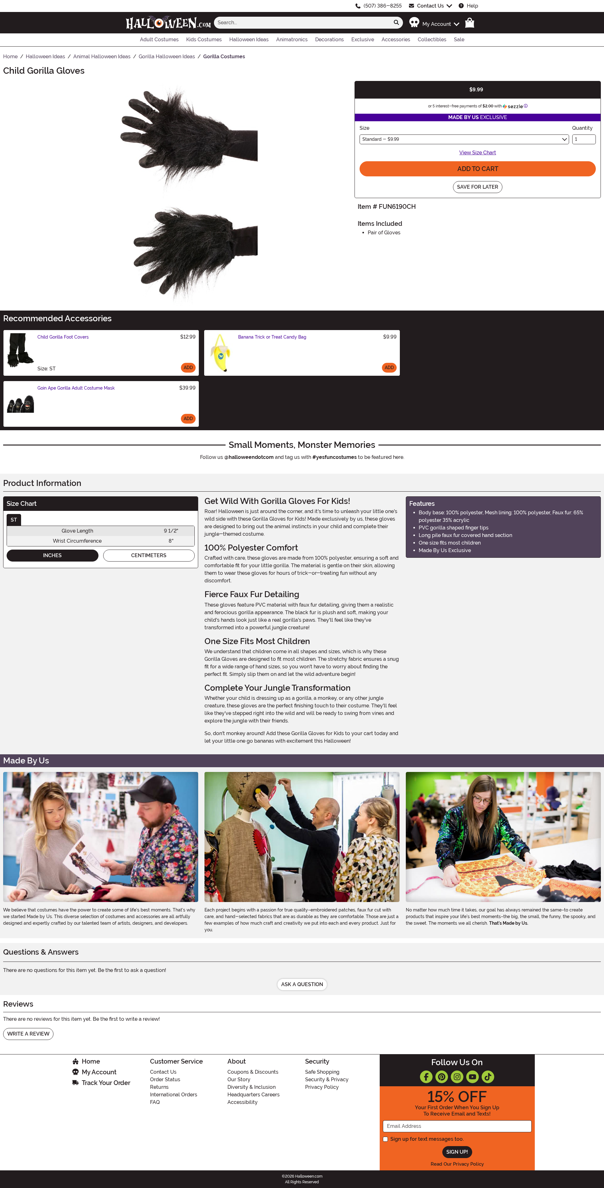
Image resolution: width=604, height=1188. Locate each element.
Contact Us (430, 6)
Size (364, 128)
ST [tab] (14, 520)
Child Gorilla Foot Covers (63, 337)
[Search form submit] (396, 23)
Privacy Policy (322, 1087)
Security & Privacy (327, 1079)
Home (91, 1061)
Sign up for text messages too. (427, 1139)
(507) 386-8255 (383, 6)
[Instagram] (457, 1077)
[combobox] (302, 23)
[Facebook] (426, 1077)
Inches (52, 555)
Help (472, 6)
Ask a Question (302, 984)
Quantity (582, 128)
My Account (99, 1072)
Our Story (238, 1079)
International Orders (173, 1095)
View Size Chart (477, 153)
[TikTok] (488, 1077)
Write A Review (28, 1034)
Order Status (165, 1079)
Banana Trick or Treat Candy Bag (272, 337)
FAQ (155, 1102)
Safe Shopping (322, 1072)
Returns (159, 1087)
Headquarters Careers (253, 1095)
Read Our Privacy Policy (457, 1164)
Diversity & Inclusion (251, 1087)
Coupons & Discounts (252, 1072)
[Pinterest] (441, 1077)
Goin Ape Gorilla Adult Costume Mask (76, 388)
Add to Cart (477, 169)
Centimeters (148, 555)
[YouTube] (472, 1077)
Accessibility (242, 1102)
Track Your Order (106, 1083)
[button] (434, 22)
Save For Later (477, 187)
